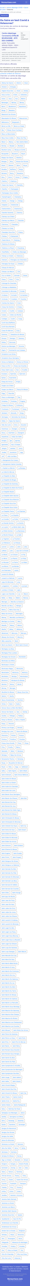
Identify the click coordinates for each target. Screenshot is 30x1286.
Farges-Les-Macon (7, 389)
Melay (11, 629)
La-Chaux (5, 515)
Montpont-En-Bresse (17, 680)
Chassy (20, 232)
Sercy (16, 1148)
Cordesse (5, 295)
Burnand (4, 173)
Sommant (5, 1168)
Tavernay (19, 1172)
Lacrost (4, 547)
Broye (25, 165)
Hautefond (5, 436)
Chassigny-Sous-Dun (8, 232)
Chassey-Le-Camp (7, 228)
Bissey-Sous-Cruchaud (14, 130)
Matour (19, 625)
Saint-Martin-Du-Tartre (9, 991)
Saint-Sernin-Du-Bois (8, 1058)
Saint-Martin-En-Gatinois (9, 999)
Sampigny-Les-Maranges (9, 1113)
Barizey (14, 102)
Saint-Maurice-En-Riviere (9, 1018)
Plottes (13, 735)
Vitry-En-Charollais (8, 1254)
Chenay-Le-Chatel (7, 256)
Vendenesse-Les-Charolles (10, 1223)
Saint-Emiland (18, 845)
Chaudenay (20, 248)
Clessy (4, 279)
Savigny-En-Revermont (9, 1128)
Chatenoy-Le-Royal (8, 248)
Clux (17, 279)
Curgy (20, 319)
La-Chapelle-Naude (8, 491)
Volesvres (17, 1258)
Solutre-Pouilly (23, 1164)
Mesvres (20, 637)
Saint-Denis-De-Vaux (8, 830)
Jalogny (4, 448)
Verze (20, 1238)
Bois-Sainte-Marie (22, 142)
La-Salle (19, 535)
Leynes (20, 578)
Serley (23, 1148)
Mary (19, 621)
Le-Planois (14, 558)
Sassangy (11, 1120)
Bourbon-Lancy (6, 150)
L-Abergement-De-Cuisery (10, 460)
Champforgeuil (6, 197)
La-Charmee (21, 511)
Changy (20, 201)
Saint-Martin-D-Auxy (8, 967)
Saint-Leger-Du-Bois (8, 928)
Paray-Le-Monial (7, 719)
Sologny (13, 1164)
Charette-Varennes (7, 212)
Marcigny (4, 602)
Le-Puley (23, 558)
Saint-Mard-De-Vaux (8, 959)
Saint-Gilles (5, 892)
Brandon (19, 157)
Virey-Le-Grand (12, 1250)
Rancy (18, 747)
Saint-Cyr (23, 826)
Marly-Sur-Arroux (7, 613)
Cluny (11, 279)
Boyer (23, 153)
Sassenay (21, 1120)
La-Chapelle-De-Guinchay (10, 484)
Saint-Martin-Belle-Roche (10, 963)
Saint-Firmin (5, 857)
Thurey (17, 1175)
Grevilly (22, 429)
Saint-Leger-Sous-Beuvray (10, 936)
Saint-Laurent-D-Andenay (10, 920)
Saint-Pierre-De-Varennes (10, 1034)
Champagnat (14, 189)
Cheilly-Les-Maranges (19, 252)
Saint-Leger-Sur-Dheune (9, 944)
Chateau (4, 236)
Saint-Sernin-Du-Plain (8, 1061)
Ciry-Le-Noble (6, 275)
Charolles (21, 220)
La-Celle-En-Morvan (8, 472)
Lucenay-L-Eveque (7, 590)
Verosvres (21, 1234)
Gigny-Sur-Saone (14, 421)
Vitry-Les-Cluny (22, 1254)
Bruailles (4, 169)
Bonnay (4, 146)
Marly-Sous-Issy (14, 609)
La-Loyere (5, 527)
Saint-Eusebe (17, 853)
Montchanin (5, 672)
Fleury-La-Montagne (8, 397)
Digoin (4, 350)
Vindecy (13, 1246)
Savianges (22, 1124)
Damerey (4, 334)
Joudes (4, 452)
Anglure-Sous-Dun (7, 91)
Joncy (20, 448)
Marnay (4, 617)
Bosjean (12, 146)
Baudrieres (22, 106)
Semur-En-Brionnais (8, 1140)
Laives (12, 547)
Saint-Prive (5, 1042)
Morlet (19, 684)
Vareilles (4, 1195)
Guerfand (11, 433)
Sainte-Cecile (17, 1097)
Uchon (11, 1191)
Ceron (10, 177)
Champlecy (17, 197)
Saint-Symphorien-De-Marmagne (12, 1069)
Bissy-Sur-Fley (21, 138)
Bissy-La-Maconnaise (8, 134)
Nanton (4, 696)
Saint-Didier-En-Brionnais (10, 837)
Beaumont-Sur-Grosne (9, 114)
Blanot (4, 142)
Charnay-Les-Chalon (8, 216)
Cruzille (11, 311)
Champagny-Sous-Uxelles (10, 193)
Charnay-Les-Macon (8, 220)
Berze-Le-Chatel (19, 126)
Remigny (4, 755)
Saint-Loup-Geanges (8, 951)
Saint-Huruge (16, 892)
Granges (14, 429)
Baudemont (12, 106)
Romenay (20, 759)
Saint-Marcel (22, 951)
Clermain (17, 275)
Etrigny (18, 381)
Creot (19, 303)
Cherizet (4, 260)
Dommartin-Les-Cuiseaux (17, 350)
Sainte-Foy (16, 1101)
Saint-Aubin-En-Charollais (10, 786)
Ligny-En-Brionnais (8, 582)
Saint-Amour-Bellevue (21, 774)
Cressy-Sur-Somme (8, 307)
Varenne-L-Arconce (16, 1195)
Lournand (24, 586)
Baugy (4, 110)
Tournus (4, 1183)
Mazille (4, 629)
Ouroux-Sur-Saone (7, 712)
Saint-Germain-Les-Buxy (9, 881)
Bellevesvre (5, 122)
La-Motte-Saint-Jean (18, 527)
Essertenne (12, 377)
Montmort (5, 680)
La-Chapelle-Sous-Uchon (10, 507)
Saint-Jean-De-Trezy (8, 900)
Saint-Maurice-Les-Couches (10, 1026)
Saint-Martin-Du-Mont (9, 987)
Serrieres (14, 1152)
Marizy (4, 609)
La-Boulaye (21, 468)
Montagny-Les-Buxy (8, 649)
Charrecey (5, 224)
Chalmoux (13, 181)
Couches (23, 299)
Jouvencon (13, 452)
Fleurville (11, 393)
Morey (12, 684)
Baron (3, 106)
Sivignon (4, 1164)
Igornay (17, 440)
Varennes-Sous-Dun (8, 1215)
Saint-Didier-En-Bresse (9, 833)
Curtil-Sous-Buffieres (8, 322)
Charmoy (19, 212)
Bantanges (5, 102)
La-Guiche (20, 523)
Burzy (12, 173)
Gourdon (23, 425)
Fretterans (19, 405)
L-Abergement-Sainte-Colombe (11, 464)
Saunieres (12, 1124)
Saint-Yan (23, 1093)
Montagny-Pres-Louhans (9, 653)
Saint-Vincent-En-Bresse (9, 1093)
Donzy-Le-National (8, 362)
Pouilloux (13, 739)
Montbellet (22, 657)
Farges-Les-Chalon (8, 385)
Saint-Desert (22, 830)
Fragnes (22, 401)
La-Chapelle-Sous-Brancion (10, 499)
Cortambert (24, 295)
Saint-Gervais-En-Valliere (9, 885)
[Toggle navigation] (26, 2)
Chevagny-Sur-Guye (8, 264)
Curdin (13, 319)
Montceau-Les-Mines (8, 661)
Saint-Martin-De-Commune (10, 971)
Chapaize (5, 205)
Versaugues (11, 1238)
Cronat (4, 311)
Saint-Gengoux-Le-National (10, 865)
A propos (17, 1266)
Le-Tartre (15, 562)
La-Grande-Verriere (8, 523)
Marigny (18, 605)
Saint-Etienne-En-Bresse (9, 849)
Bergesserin (16, 122)
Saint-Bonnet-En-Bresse (9, 814)
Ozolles (4, 716)
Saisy (3, 1109)
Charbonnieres (6, 208)
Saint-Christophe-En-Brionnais (11, 822)
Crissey (19, 307)
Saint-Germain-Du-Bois (9, 869)
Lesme (16, 570)
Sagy (16, 767)
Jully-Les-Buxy (12, 456)
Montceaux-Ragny (7, 668)
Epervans (22, 374)
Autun (3, 98)
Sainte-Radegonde (20, 1105)
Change (12, 201)
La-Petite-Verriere (7, 531)
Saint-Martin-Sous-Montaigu (11, 1006)
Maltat (18, 598)
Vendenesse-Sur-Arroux (9, 1227)
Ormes (4, 704)
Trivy (11, 1187)
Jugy (21, 452)
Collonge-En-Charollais (9, 283)
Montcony (15, 672)
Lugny (19, 590)
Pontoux (4, 739)
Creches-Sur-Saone (8, 303)
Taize (3, 1172)
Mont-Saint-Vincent (22, 645)
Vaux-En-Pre (17, 1219)
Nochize (20, 700)
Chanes (4, 201)
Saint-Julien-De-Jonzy (9, 912)
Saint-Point (22, 1038)
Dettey (4, 342)
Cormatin (14, 295)
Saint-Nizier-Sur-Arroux (20, 1030)
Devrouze (12, 342)
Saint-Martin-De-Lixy (8, 975)
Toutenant (13, 1183)
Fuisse (24, 409)
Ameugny (13, 87)
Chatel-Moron (6, 240)
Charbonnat (14, 205)
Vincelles (4, 1246)
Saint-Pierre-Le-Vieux (8, 1038)
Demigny (12, 338)
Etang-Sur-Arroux (7, 381)
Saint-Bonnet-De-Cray (9, 802)
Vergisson (22, 1230)
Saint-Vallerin (17, 1077)
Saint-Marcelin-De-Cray (9, 955)
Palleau (20, 716)
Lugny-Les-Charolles (8, 594)
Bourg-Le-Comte (20, 150)
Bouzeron (15, 153)
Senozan (20, 1144)
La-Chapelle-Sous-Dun (9, 503)
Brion (18, 165)
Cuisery (4, 315)
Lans (11, 550)
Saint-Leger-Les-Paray (9, 932)
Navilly (12, 696)
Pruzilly (10, 747)
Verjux (12, 1234)
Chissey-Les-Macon (8, 271)
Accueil (2, 7)
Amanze (4, 87)
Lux (19, 594)
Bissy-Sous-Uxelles (8, 138)
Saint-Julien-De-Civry (8, 908)
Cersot (17, 177)
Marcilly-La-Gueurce (17, 602)
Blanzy (11, 142)
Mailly (3, 598)
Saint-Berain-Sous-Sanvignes (11, 794)
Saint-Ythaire (6, 1097)
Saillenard (25, 767)
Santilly (4, 1116)
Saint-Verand (16, 1081)
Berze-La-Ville (6, 126)
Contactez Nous (7, 1266)
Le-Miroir (4, 558)
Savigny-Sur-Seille (7, 1136)
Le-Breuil (4, 554)
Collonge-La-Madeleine (9, 287)
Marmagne (19, 613)
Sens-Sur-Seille (6, 1148)
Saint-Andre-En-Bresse (9, 778)
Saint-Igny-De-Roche (8, 896)
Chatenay (17, 240)
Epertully (13, 374)
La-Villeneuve (6, 543)
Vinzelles (22, 1246)
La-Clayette (14, 515)
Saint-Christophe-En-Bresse (10, 818)
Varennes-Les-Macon (8, 1207)
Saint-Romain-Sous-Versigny (11, 1054)
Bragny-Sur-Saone (7, 157)
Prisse (26, 743)
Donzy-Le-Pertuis (22, 362)
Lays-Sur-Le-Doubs (22, 550)
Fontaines (5, 401)
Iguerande (5, 444)
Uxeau (19, 1191)
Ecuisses (4, 374)
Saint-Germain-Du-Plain (9, 873)
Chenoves (19, 256)
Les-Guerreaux (6, 570)
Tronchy (19, 1187)
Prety (19, 743)
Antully (26, 91)
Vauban (20, 1215)
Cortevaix (5, 299)
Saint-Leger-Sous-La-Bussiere (11, 940)
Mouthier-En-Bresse (8, 692)
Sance (23, 1113)
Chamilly (4, 189)
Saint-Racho (5, 1046)
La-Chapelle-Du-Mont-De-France (12, 488)
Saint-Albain (23, 771)
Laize (18, 547)
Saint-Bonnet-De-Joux (9, 806)
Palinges (12, 716)
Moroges (12, 688)
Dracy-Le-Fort (6, 366)
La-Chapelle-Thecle (8, 511)
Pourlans (22, 739)
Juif (3, 456)
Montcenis (19, 668)
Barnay (22, 102)
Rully (10, 767)
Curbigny (4, 319)
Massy (12, 625)
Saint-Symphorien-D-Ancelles (11, 1065)
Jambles (12, 448)
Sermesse (5, 1152)
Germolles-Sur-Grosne (19, 417)
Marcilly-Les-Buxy (7, 605)
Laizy (25, 547)
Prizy (3, 747)
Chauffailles (5, 252)
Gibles (4, 421)
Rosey (3, 763)
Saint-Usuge (5, 1077)
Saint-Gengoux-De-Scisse (10, 861)
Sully (26, 1168)
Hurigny (4, 440)
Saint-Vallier (5, 1081)
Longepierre (5, 586)
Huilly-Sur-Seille (17, 436)
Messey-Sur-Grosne (8, 637)
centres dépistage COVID (14, 7)
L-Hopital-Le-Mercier (8, 468)
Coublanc (14, 299)
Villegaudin (5, 1242)
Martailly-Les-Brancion (17, 617)
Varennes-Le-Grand (8, 1203)
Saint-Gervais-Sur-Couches (10, 888)
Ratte (12, 751)
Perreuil (19, 727)
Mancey (25, 598)
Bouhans (20, 146)
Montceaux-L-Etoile (8, 664)
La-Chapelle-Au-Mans (8, 476)
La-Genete (25, 519)
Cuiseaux (20, 311)
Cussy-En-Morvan (7, 330)
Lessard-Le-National (8, 578)
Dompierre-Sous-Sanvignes (10, 358)
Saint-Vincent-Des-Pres (9, 1089)
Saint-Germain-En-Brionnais (10, 877)
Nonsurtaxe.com (8, 2)
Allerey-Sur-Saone (7, 83)
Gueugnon (21, 433)
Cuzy (18, 330)
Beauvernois (23, 118)
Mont (16, 641)
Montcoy (25, 672)
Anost (18, 91)
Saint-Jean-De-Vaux (8, 904)
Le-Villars (24, 562)
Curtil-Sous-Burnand (8, 326)
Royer (3, 767)
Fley (19, 397)
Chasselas (15, 224)
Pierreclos (5, 735)
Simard (26, 1160)
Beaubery (12, 110)
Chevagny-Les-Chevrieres (18, 260)
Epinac (4, 377)
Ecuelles (24, 370)
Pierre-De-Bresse (22, 731)
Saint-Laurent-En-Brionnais (10, 924)
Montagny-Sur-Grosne (9, 657)
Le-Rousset (5, 562)
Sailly (3, 771)
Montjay (14, 676)
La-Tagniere (5, 539)
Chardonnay (18, 208)
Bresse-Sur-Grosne (22, 161)
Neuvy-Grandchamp (8, 700)
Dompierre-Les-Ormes (9, 354)
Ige (11, 440)
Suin (20, 1168)
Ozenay (25, 712)
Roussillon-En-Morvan (16, 763)
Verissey (4, 1234)
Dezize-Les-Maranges (8, 346)
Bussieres (20, 173)
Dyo (17, 370)
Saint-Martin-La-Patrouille (10, 1002)
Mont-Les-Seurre (7, 645)
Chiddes (20, 264)
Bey (3, 130)
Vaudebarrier (6, 1219)
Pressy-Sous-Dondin (8, 743)
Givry (16, 425)
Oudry (18, 704)
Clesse (25, 275)
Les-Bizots (5, 566)
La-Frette (15, 519)
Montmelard (24, 676)
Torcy (3, 1179)
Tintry (24, 1175)
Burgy (21, 169)
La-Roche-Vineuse (7, 535)
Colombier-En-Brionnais (9, 291)
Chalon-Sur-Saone (7, 185)
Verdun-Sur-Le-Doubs (8, 1230)
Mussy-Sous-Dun (22, 692)
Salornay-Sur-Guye (14, 1109)
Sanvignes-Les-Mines (16, 1116)
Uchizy (4, 1191)
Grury (3, 433)
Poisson (21, 735)
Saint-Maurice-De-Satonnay (10, 1010)
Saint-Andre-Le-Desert (9, 782)
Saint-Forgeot (17, 857)
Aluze (26, 83)
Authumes (24, 94)
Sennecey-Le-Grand (8, 1144)
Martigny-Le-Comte (8, 621)
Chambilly (19, 185)
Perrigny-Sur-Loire (7, 731)
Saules (4, 1124)
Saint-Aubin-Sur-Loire (8, 790)
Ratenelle (4, 751)
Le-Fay (23, 554)
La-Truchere (16, 539)
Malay (10, 598)
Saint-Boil (24, 798)
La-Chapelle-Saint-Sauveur (10, 495)
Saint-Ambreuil (6, 774)
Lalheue (4, 550)
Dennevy (21, 338)
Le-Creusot (14, 554)
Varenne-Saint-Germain (9, 1199)
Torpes (11, 1179)
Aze (16, 98)
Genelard (4, 413)
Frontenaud (15, 409)
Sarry (3, 1120)
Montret (4, 684)
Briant (3, 165)
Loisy (18, 582)
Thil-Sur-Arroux (6, 1175)
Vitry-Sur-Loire (6, 1258)
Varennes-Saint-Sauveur (9, 1211)
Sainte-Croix (6, 1101)
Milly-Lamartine (6, 641)
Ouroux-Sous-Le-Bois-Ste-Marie (12, 708)
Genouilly (13, 413)
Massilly (4, 625)
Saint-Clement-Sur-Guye (9, 826)
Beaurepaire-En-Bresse (9, 118)
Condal (22, 291)
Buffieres (13, 169)
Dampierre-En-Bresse (17, 334)
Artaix (15, 94)
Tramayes (23, 1183)
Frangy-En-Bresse (7, 405)
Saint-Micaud (6, 1030)
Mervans (23, 633)
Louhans (15, 586)
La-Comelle (5, 519)
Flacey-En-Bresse (22, 389)
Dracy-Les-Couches (20, 366)
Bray (11, 161)
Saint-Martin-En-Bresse (9, 995)
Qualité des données (15, 1269)
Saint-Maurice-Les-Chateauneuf (12, 1022)
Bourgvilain (5, 153)
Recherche (4, 15)
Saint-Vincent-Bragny (8, 1085)
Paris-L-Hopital (20, 719)
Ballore (23, 98)
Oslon (11, 704)
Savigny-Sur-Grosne (8, 1132)
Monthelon (5, 676)
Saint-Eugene (6, 853)
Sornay (13, 1168)
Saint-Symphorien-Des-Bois (10, 1073)
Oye (18, 712)
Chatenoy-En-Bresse (8, 244)
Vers (3, 1238)
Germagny (5, 417)
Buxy (3, 177)
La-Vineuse (16, 543)
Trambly (4, 1187)
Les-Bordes (15, 566)
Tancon (10, 1172)
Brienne (11, 165)
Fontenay (14, 401)
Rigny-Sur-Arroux (15, 755)
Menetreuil (5, 633)
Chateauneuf (14, 236)
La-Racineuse (20, 531)
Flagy (3, 393)
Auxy (10, 98)
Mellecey (19, 629)
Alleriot (18, 83)
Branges (4, 161)
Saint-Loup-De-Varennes (9, 947)
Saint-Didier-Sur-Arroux (9, 841)
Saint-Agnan (12, 771)
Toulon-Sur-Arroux (22, 1179)
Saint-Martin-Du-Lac (8, 983)
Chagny (25, 177)
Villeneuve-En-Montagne (19, 1242)
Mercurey (15, 633)
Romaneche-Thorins (8, 759)
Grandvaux (5, 429)
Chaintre (4, 181)
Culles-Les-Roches (16, 315)
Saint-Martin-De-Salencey (10, 979)
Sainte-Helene (6, 1105)
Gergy (22, 413)
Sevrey (19, 1156)
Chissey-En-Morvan (8, 267)
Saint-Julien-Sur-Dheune (9, 916)
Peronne (11, 723)
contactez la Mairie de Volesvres (10, 73)
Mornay (4, 688)
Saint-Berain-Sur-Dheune (9, 798)
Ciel (19, 271)
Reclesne (20, 751)
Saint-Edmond (6, 845)
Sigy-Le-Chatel (6, 1160)
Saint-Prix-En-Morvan (19, 1042)
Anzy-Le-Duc (6, 94)
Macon (26, 594)
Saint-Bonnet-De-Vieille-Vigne (11, 810)
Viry (22, 1250)
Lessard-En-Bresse (7, 574)
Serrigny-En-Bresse (8, 1156)
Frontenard (5, 409)
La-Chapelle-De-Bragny (9, 480)
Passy (3, 723)
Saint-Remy (16, 1046)
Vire (3, 1250)
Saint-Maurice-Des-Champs (10, 1014)
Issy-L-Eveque (15, 444)
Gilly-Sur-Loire (6, 425)
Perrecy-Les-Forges (8, 727)
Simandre (17, 1160)
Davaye (4, 338)
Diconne (21, 346)
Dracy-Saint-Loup (7, 370)
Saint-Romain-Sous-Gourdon (11, 1050)
